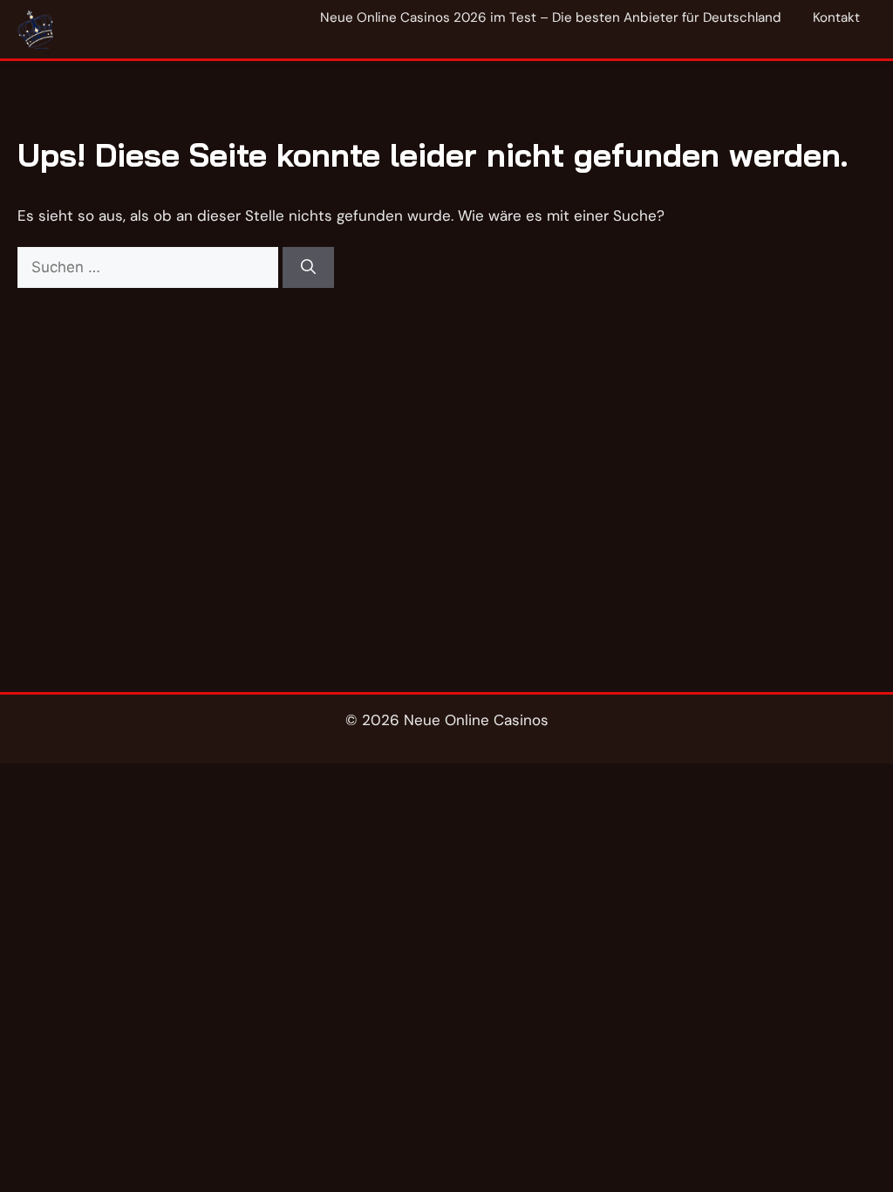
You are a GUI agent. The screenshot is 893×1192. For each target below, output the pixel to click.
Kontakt (836, 17)
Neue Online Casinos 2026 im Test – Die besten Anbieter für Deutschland (550, 17)
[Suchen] (308, 268)
